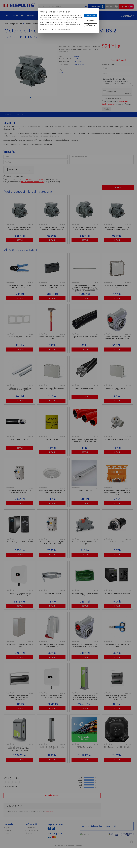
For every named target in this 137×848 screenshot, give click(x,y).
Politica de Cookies (63, 29)
